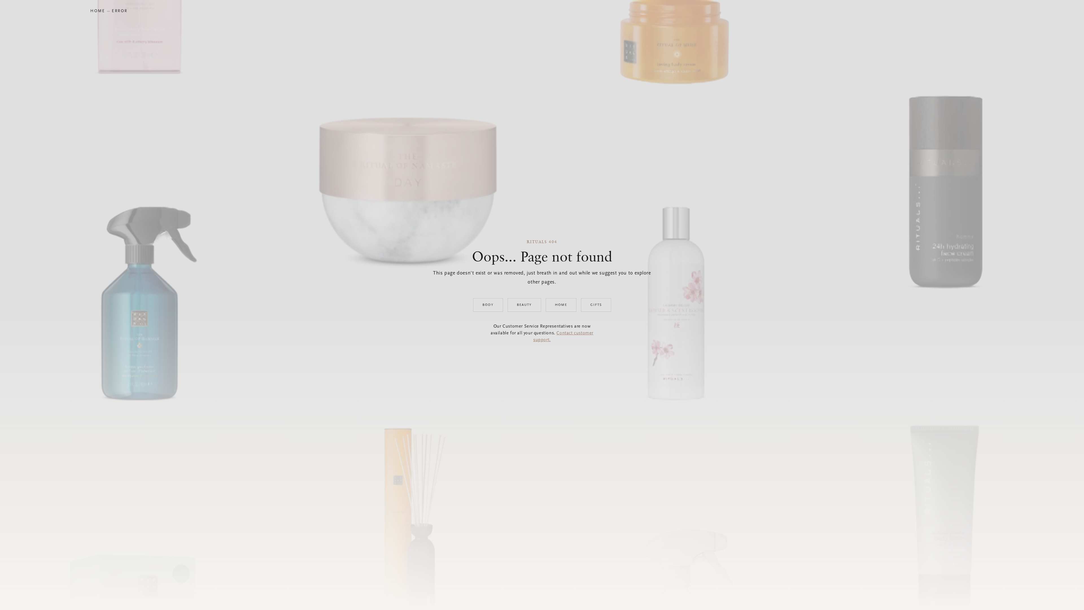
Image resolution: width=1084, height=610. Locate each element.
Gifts (596, 305)
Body (488, 305)
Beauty (524, 305)
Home (561, 305)
